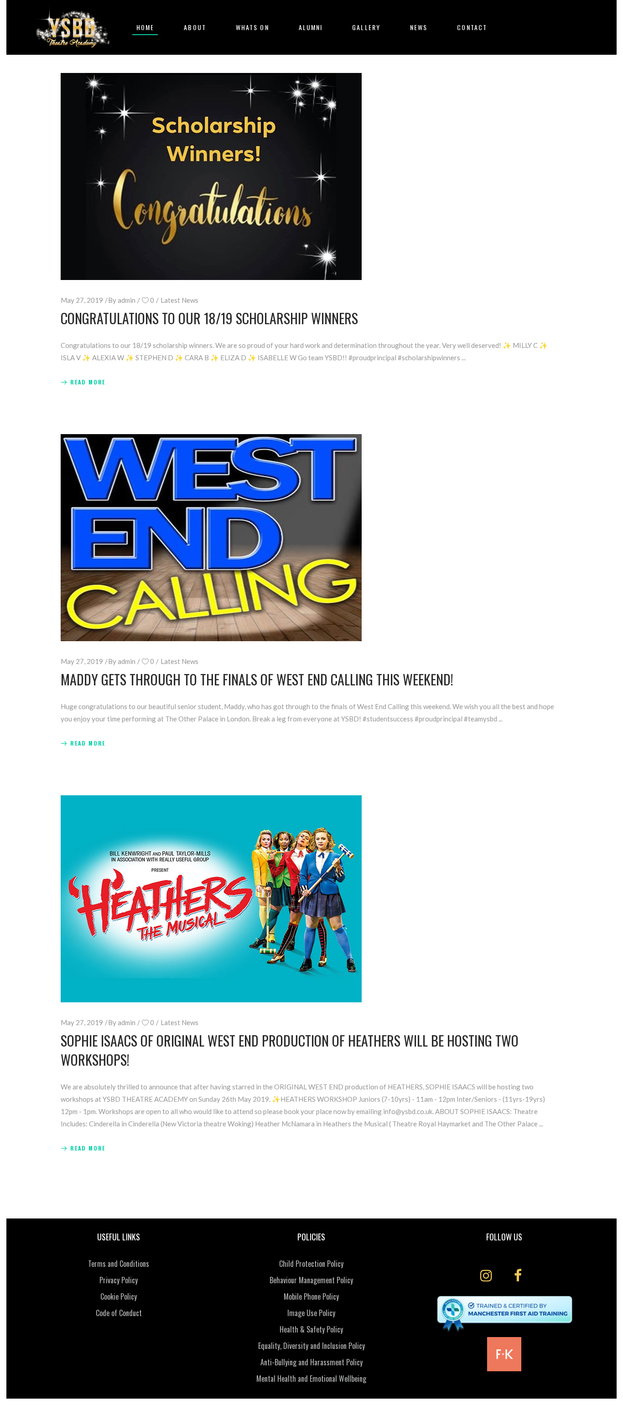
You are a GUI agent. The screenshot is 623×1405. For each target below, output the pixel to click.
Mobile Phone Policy (311, 1296)
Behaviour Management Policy (311, 1280)
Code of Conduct (119, 1312)
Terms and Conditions (118, 1263)
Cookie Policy (118, 1296)
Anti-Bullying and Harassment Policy (311, 1362)
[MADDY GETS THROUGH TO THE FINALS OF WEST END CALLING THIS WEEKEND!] (211, 537)
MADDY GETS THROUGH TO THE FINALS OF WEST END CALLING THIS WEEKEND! (257, 679)
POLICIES (311, 1237)
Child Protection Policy (311, 1263)
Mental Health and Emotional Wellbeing (311, 1378)
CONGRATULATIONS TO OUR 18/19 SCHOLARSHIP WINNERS (209, 318)
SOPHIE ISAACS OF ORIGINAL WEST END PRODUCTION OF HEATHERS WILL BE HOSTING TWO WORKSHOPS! (290, 1050)
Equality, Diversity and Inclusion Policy (311, 1345)
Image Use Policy (311, 1312)
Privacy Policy (118, 1280)
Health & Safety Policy (311, 1329)
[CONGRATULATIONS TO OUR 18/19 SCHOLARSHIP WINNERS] (211, 176)
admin (126, 300)
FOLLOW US (504, 1237)
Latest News (179, 300)
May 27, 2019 (82, 300)
